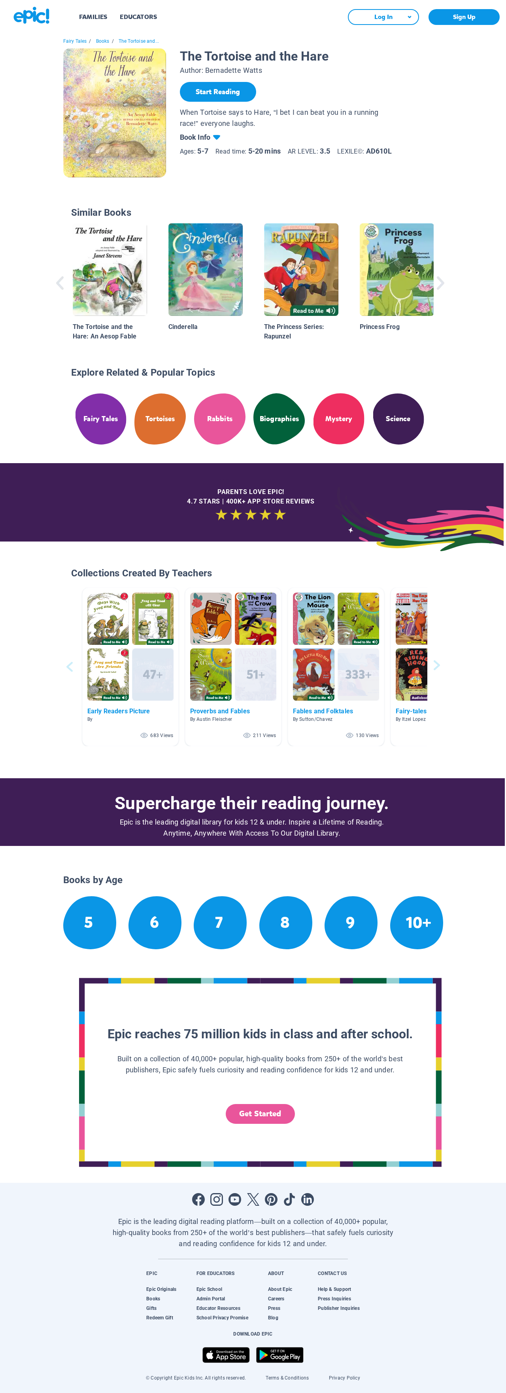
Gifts (151, 1308)
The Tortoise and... (139, 41)
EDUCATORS (138, 17)
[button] (130, 666)
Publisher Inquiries (339, 1308)
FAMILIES (93, 17)
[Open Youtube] (234, 1199)
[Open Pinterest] (271, 1199)
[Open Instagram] (216, 1199)
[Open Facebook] (198, 1199)
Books (103, 41)
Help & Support (334, 1289)
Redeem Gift (159, 1318)
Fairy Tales (75, 41)
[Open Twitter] (253, 1199)
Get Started (260, 1113)
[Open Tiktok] (289, 1199)
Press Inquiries (334, 1299)
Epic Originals (161, 1289)
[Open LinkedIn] (307, 1199)
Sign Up (464, 17)
